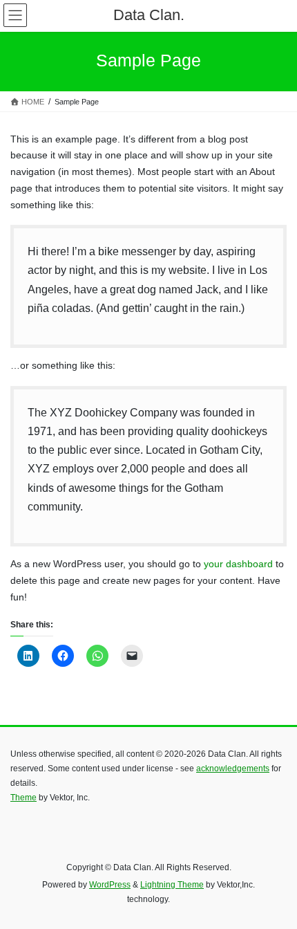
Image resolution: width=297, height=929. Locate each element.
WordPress (110, 885)
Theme (23, 797)
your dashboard (238, 563)
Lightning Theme (172, 885)
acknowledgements (232, 768)
